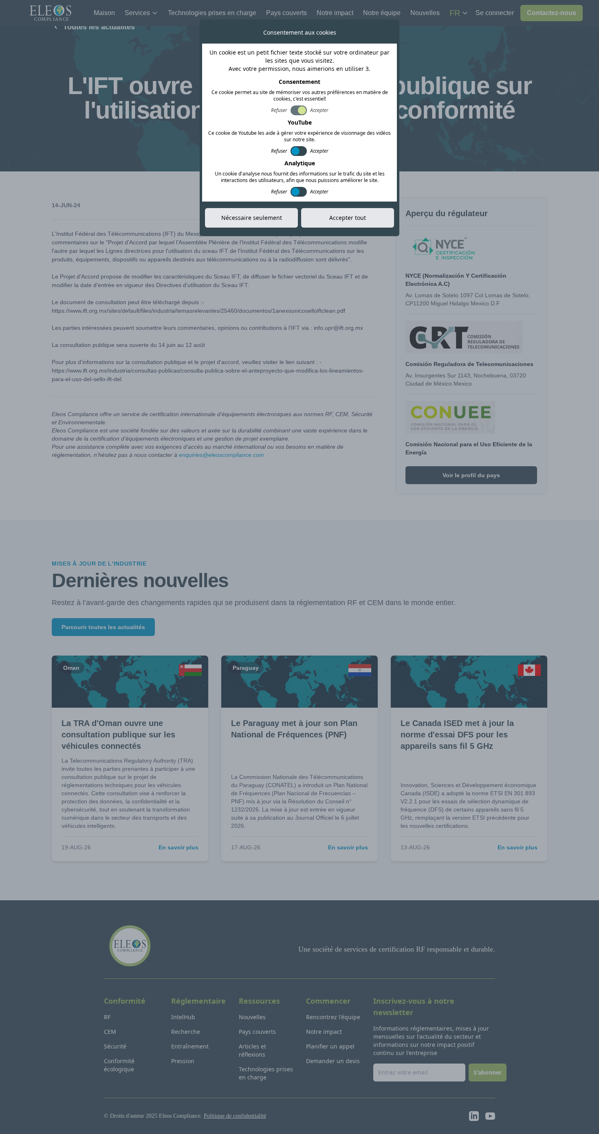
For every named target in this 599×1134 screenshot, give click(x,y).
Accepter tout (347, 218)
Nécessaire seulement (251, 218)
